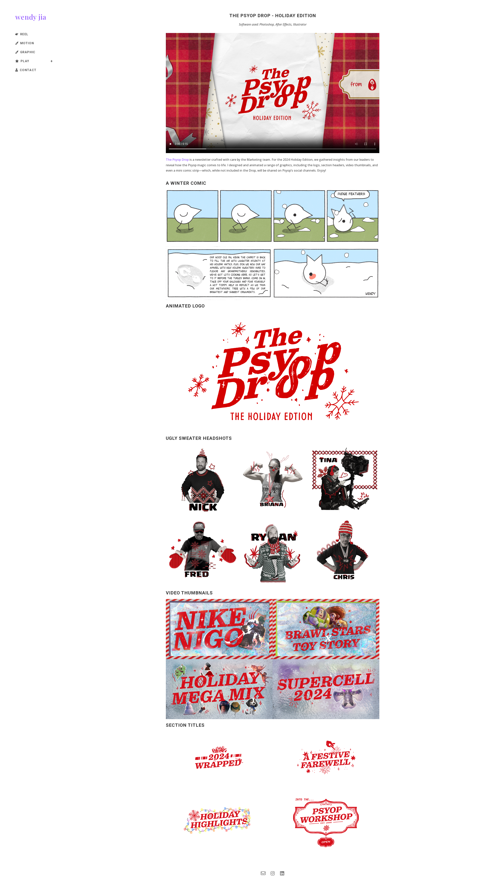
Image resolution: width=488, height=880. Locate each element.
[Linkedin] (282, 873)
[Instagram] (272, 873)
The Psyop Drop (177, 159)
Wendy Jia (30, 16)
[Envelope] (263, 873)
